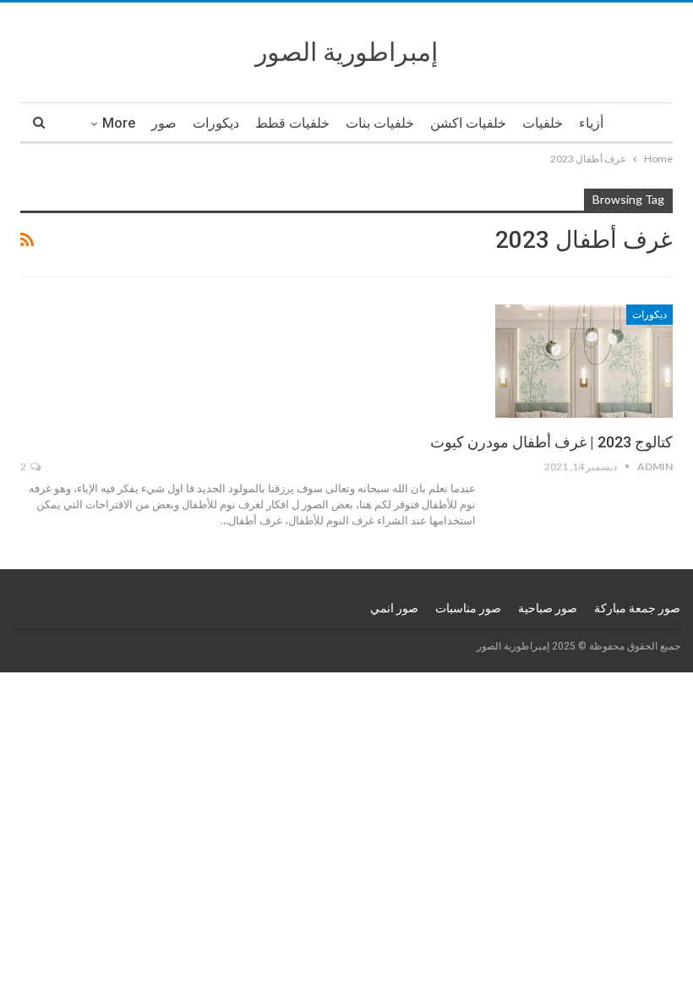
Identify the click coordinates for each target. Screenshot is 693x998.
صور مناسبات (468, 608)
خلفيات (542, 123)
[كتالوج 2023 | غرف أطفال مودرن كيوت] (584, 361)
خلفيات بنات (380, 123)
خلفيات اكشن (468, 123)
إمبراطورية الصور (346, 52)
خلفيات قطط (292, 123)
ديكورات (216, 123)
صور (164, 123)
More (118, 123)
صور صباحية (547, 608)
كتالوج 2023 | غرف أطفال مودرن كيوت (551, 442)
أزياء (591, 123)
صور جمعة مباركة (637, 608)
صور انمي (394, 608)
